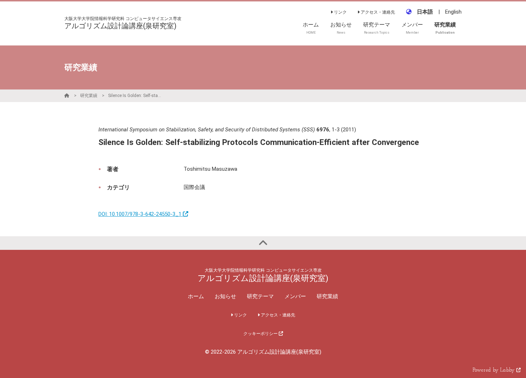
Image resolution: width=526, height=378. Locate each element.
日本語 (425, 12)
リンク (340, 12)
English (453, 12)
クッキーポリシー (261, 333)
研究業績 (88, 95)
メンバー (295, 296)
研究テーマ (260, 296)
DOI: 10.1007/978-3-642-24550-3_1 (140, 214)
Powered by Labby (494, 370)
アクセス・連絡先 (377, 12)
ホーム (196, 296)
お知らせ (225, 296)
